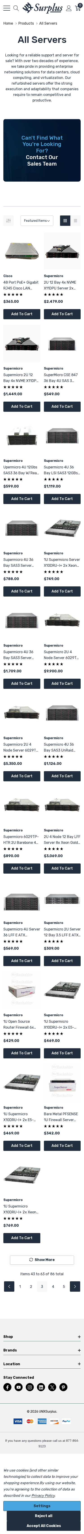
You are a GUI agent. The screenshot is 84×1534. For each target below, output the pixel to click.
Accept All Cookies (44, 1526)
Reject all (43, 1516)
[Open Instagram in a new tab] (30, 1387)
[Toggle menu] (6, 8)
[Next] (75, 1286)
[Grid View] (65, 220)
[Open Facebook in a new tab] (7, 1387)
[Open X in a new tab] (52, 1387)
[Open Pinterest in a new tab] (63, 1387)
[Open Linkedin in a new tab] (41, 1387)
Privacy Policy (42, 1495)
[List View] (75, 220)
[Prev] (9, 1286)
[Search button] (16, 8)
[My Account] (69, 8)
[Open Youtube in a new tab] (18, 1387)
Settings (42, 1506)
